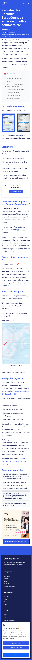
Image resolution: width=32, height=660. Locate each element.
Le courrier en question (14, 78)
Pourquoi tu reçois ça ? (14, 95)
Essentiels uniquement (16, 647)
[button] (24, 4)
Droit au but (10, 81)
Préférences (16, 651)
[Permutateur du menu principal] (28, 3)
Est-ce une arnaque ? (13, 92)
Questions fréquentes (13, 98)
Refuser (16, 655)
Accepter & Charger (16, 191)
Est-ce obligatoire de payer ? (16, 89)
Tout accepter (16, 643)
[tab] (16, 481)
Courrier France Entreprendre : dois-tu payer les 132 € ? (15, 461)
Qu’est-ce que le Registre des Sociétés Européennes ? (15, 85)
